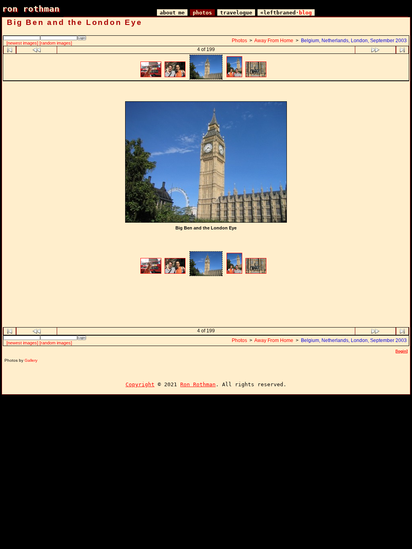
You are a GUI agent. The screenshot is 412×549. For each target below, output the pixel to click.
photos (202, 13)
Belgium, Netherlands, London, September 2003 (354, 40)
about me (172, 13)
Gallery (31, 360)
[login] (402, 351)
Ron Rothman (198, 384)
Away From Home (273, 40)
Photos (239, 40)
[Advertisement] (206, 92)
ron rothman (31, 9)
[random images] (55, 43)
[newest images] (22, 43)
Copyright (140, 384)
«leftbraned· (286, 13)
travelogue (236, 13)
